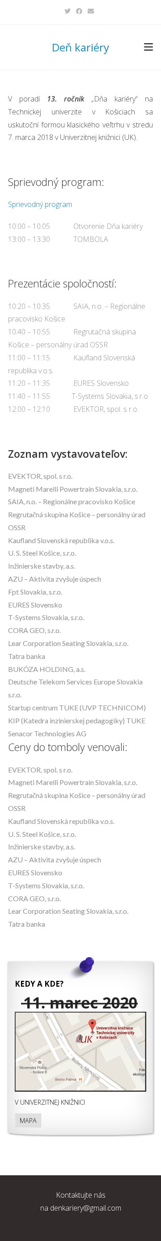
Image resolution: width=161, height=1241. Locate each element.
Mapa (28, 1120)
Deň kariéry (80, 47)
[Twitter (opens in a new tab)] (68, 11)
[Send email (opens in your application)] (91, 11)
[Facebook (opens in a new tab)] (79, 11)
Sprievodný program (40, 204)
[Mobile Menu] (148, 47)
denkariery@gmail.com (85, 1208)
